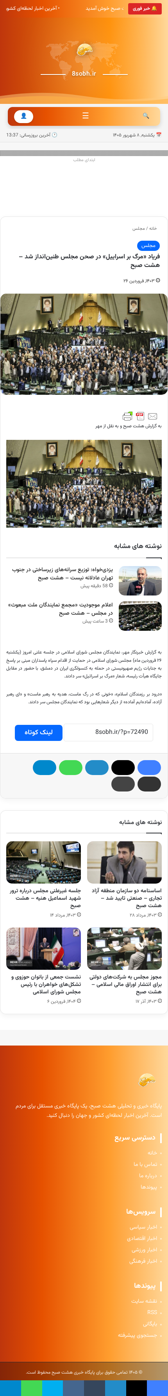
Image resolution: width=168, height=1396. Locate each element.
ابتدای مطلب (84, 160)
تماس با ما (145, 1165)
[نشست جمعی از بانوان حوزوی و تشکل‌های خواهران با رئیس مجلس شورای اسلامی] (43, 949)
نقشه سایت (144, 1302)
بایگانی (150, 1324)
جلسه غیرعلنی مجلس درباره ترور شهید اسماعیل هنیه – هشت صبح (45, 898)
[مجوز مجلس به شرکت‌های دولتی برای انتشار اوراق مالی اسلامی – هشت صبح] (124, 949)
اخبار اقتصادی (142, 1239)
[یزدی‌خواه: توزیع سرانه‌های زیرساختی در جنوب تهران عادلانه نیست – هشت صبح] (140, 580)
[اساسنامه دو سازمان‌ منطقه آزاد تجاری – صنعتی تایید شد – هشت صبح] (124, 862)
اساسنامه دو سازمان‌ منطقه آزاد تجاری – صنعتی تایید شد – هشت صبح (127, 898)
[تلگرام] (44, 767)
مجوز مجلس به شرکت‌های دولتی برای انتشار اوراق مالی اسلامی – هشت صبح (125, 985)
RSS (152, 1313)
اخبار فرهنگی (143, 1262)
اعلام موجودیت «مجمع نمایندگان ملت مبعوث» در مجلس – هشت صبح (60, 609)
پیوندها (149, 1188)
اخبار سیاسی (143, 1228)
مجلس (138, 228)
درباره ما (148, 1176)
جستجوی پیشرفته (137, 1336)
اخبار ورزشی (144, 1250)
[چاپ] (123, 784)
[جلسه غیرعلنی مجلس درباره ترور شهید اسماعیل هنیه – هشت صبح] (43, 862)
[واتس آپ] (70, 767)
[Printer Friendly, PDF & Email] (140, 416)
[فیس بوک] (149, 767)
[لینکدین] (97, 767)
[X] (123, 767)
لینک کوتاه (39, 733)
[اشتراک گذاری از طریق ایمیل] (149, 784)
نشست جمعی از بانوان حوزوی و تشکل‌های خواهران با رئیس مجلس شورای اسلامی (46, 985)
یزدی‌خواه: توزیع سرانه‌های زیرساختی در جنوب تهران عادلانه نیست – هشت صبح (62, 574)
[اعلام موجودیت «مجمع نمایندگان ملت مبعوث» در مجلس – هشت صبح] (140, 616)
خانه (153, 228)
